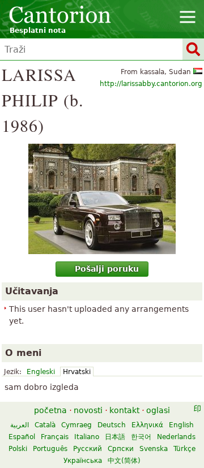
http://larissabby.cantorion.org (151, 84)
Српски (121, 449)
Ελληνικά (147, 425)
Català (45, 425)
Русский (87, 449)
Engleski (41, 372)
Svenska (153, 449)
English (181, 425)
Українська (82, 461)
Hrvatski (77, 372)
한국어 (141, 437)
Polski (17, 449)
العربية (19, 425)
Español (21, 437)
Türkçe (184, 449)
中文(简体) (124, 461)
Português (50, 449)
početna (50, 410)
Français (55, 437)
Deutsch (111, 425)
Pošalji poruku (107, 268)
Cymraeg (76, 425)
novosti (88, 410)
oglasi (158, 410)
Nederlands (176, 437)
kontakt (124, 410)
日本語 (115, 437)
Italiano (86, 437)
